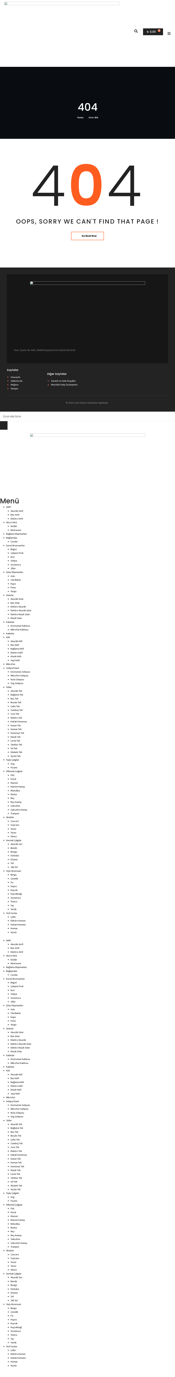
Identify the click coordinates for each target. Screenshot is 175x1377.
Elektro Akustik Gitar (21, 610)
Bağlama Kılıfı (17, 648)
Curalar (14, 541)
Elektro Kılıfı (17, 652)
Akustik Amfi (17, 510)
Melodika (15, 790)
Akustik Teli (16, 690)
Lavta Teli (15, 740)
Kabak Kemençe (19, 721)
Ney (13, 798)
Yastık (14, 909)
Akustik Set (16, 844)
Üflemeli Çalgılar (14, 771)
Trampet (15, 813)
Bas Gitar (15, 602)
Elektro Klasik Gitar (20, 614)
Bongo (14, 851)
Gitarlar (10, 595)
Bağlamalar (11, 537)
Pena (13, 587)
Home (80, 117)
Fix (12, 882)
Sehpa (14, 560)
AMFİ (8, 507)
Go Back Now (89, 235)
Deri (13, 556)
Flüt (12, 775)
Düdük (14, 526)
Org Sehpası (17, 683)
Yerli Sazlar (11, 913)
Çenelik (14, 878)
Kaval (13, 778)
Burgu (14, 874)
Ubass (14, 836)
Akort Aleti (11, 522)
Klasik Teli (16, 736)
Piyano (14, 767)
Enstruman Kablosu (20, 625)
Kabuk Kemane (18, 924)
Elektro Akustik (18, 606)
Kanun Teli (16, 725)
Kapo (13, 583)
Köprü (14, 886)
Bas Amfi (15, 514)
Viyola (14, 932)
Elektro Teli (16, 717)
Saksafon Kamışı (19, 809)
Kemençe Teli (17, 732)
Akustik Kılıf (16, 641)
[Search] (4, 425)
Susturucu (16, 564)
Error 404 (93, 117)
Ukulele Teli (16, 752)
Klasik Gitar (16, 618)
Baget (14, 549)
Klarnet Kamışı (18, 786)
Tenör (13, 828)
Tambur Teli (16, 744)
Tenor (13, 832)
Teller (9, 687)
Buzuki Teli (16, 702)
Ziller (13, 568)
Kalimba (10, 633)
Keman (14, 928)
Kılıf (8, 637)
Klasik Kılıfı (16, 656)
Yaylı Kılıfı (15, 660)
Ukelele (10, 817)
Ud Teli (14, 748)
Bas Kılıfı (15, 644)
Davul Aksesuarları (15, 545)
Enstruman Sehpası (20, 671)
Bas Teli (14, 698)
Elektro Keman (18, 920)
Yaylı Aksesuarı (13, 870)
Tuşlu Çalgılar (12, 759)
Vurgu (13, 591)
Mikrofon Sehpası (19, 675)
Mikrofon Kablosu (19, 629)
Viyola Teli (16, 756)
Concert (15, 821)
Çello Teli (15, 706)
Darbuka (15, 855)
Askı (13, 576)
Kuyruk (14, 890)
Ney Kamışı (16, 802)
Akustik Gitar (17, 598)
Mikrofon (10, 664)
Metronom (16, 530)
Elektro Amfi (17, 518)
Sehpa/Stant (12, 668)
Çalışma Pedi (17, 552)
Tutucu (14, 901)
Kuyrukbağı (16, 893)
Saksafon (15, 805)
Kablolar (10, 622)
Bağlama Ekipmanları (16, 533)
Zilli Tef (14, 867)
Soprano (15, 824)
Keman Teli (16, 729)
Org (13, 763)
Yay (12, 905)
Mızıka (14, 794)
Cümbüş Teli (17, 710)
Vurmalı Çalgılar (14, 840)
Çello (13, 916)
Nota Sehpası (17, 679)
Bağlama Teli (17, 694)
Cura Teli (15, 713)
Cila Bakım (16, 579)
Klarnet (14, 782)
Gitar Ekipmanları (14, 572)
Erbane (14, 859)
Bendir (14, 848)
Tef (12, 863)
